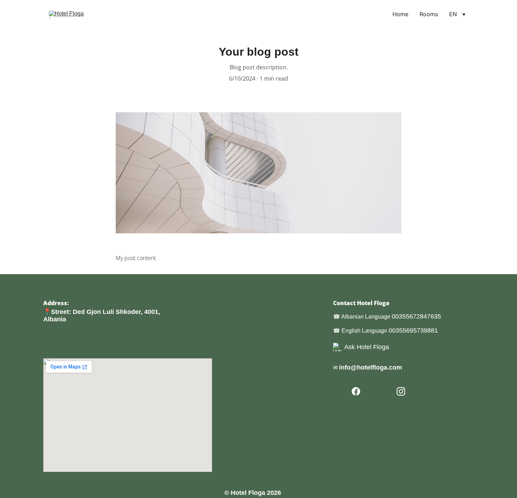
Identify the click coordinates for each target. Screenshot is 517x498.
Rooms (429, 14)
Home (400, 14)
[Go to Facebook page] (356, 391)
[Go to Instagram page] (401, 391)
